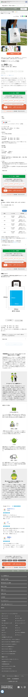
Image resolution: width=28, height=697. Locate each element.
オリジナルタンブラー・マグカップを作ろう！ (11, 639)
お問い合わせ (15, 242)
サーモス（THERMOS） (21, 632)
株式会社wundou (6, 664)
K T (8, 522)
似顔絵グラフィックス (7, 661)
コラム (22, 676)
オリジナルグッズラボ (7, 668)
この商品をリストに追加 (14, 53)
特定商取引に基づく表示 (12, 681)
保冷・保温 (5, 627)
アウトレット (19, 634)
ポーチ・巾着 (19, 618)
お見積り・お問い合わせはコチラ (16, 107)
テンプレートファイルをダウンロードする (14, 344)
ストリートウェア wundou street (9, 653)
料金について (3, 75)
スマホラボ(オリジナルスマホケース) (10, 671)
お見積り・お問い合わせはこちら (14, 564)
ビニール (18, 627)
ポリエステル (5, 618)
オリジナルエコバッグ (5, 570)
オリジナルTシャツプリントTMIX (9, 666)
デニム (4, 625)
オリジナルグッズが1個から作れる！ (10, 651)
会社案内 (8, 678)
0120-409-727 (10, 111)
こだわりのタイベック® (7, 623)
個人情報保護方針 (15, 678)
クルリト (4, 632)
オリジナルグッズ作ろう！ (8, 648)
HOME (3, 676)
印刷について (11, 75)
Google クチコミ (6, 506)
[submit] (24, 5)
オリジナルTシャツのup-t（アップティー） (11, 659)
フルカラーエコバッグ (21, 620)
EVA (4, 630)
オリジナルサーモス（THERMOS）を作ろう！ (11, 641)
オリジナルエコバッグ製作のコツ (13, 676)
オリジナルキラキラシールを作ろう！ (10, 644)
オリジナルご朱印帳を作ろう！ (8, 646)
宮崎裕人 (9, 537)
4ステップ (18, 630)
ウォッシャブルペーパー (21, 623)
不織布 (13, 11)
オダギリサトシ (11, 508)
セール (4, 634)
